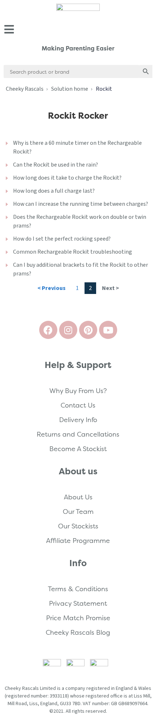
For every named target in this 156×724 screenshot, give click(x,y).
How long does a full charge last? (54, 191)
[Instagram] (68, 330)
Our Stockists (78, 526)
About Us (78, 497)
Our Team (78, 511)
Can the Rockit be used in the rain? (55, 165)
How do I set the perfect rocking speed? (62, 239)
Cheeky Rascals (25, 89)
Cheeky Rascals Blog (78, 632)
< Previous (51, 288)
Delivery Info (78, 419)
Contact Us (78, 405)
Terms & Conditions (78, 588)
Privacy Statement (78, 603)
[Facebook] (48, 330)
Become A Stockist (78, 448)
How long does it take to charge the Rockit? (67, 178)
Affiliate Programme (78, 540)
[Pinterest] (88, 330)
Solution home (69, 89)
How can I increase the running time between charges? (80, 204)
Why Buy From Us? (78, 390)
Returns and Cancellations (78, 434)
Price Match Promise (78, 617)
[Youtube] (108, 330)
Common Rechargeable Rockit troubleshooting (72, 252)
